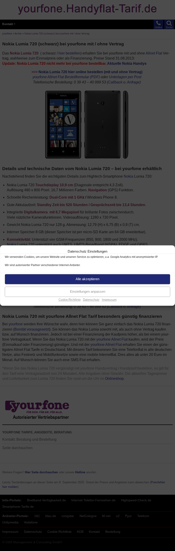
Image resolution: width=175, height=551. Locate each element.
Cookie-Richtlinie (70, 299)
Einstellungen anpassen (87, 291)
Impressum (109, 299)
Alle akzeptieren (87, 279)
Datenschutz (91, 299)
